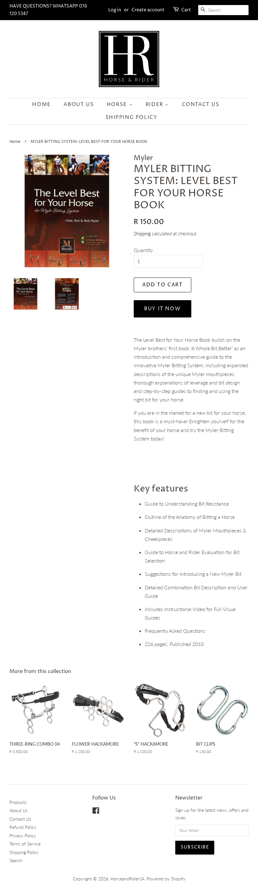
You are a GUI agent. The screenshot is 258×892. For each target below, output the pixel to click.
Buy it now (162, 308)
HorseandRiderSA (127, 878)
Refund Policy (22, 827)
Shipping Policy (131, 117)
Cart (186, 10)
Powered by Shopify (166, 878)
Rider (155, 104)
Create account (148, 10)
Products (18, 802)
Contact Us (201, 104)
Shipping (142, 233)
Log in (114, 10)
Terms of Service (25, 843)
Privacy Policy (22, 835)
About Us (79, 104)
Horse (118, 104)
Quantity (143, 250)
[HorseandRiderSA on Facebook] (95, 811)
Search (15, 860)
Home (41, 104)
